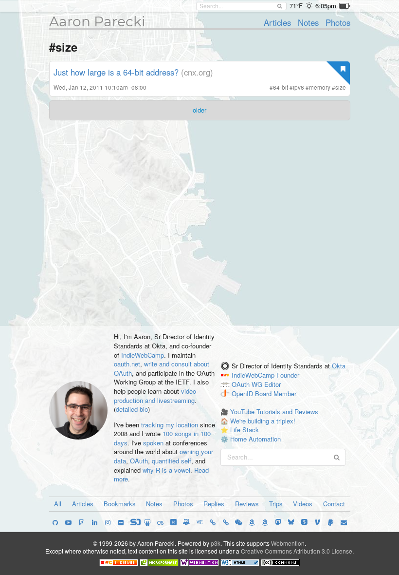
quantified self (171, 460)
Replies (213, 503)
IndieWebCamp (142, 355)
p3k (215, 543)
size (340, 87)
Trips (276, 503)
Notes (308, 22)
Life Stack (244, 429)
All (57, 503)
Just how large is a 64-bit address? (116, 72)
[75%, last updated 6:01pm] (344, 6)
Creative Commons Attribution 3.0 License (296, 551)
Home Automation (255, 438)
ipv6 (298, 87)
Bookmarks (120, 503)
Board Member (275, 393)
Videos (302, 503)
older (199, 110)
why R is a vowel (166, 470)
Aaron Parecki (97, 21)
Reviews (247, 503)
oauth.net (127, 363)
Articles (277, 22)
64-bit (280, 87)
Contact (334, 503)
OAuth (139, 460)
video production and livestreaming (155, 395)
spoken (153, 442)
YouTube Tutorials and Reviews (274, 411)
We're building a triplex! (262, 420)
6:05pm (325, 5)
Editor (272, 384)
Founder (287, 375)
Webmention (288, 543)
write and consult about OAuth (161, 368)
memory (319, 87)
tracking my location (169, 424)
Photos (338, 22)
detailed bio (132, 409)
